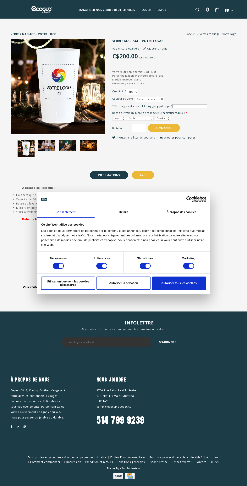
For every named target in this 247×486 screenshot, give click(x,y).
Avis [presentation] (143, 175)
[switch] (101, 266)
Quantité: (119, 91)
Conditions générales (131, 462)
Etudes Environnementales (128, 457)
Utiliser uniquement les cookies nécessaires (68, 283)
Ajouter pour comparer (179, 137)
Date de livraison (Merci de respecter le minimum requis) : (149, 113)
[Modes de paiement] (123, 478)
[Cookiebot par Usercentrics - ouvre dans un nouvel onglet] (189, 199)
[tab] (109, 175)
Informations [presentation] (109, 175)
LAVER (162, 10)
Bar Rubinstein (131, 468)
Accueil (191, 34)
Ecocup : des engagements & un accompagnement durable (66, 457)
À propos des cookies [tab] (181, 212)
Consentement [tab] (65, 212)
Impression (73, 462)
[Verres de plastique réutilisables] (41, 9)
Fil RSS (214, 462)
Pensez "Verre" (182, 462)
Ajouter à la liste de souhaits (136, 137)
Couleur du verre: (123, 98)
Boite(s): (117, 128)
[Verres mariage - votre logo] (58, 87)
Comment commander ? (46, 462)
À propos (212, 457)
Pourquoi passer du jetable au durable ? (176, 457)
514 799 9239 (120, 420)
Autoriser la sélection (123, 283)
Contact (200, 462)
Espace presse (158, 462)
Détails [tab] (123, 212)
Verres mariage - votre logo (218, 34)
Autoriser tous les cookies (179, 283)
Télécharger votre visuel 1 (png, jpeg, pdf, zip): (142, 106)
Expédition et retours (99, 462)
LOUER (146, 10)
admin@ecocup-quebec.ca (113, 406)
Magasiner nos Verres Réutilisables (107, 10)
